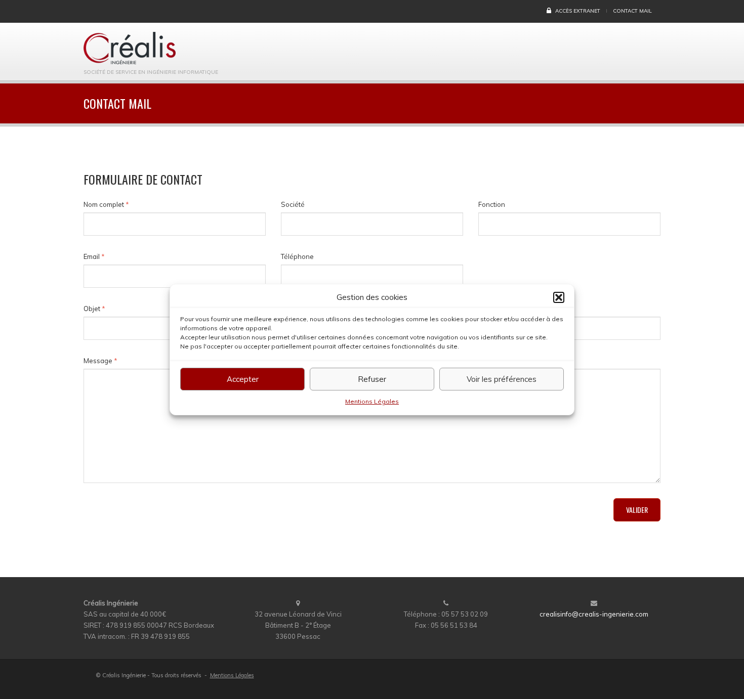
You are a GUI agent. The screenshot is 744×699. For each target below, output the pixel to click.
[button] (559, 297)
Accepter (243, 379)
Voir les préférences (501, 379)
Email (94, 256)
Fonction (491, 204)
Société (293, 204)
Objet (94, 308)
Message (100, 361)
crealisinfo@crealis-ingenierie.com (594, 614)
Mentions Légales (372, 401)
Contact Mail (632, 11)
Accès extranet (577, 11)
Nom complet (106, 204)
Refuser (372, 379)
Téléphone (297, 256)
